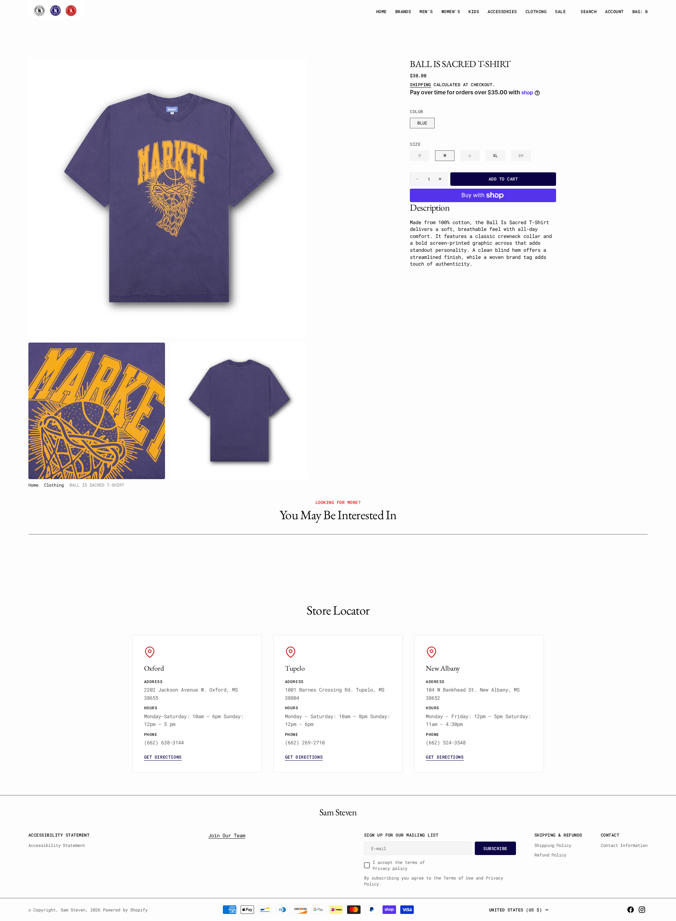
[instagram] (642, 909)
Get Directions (163, 757)
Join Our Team (226, 835)
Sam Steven (73, 909)
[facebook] (630, 909)
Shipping (420, 84)
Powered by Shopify (125, 909)
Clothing (54, 485)
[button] (614, 12)
